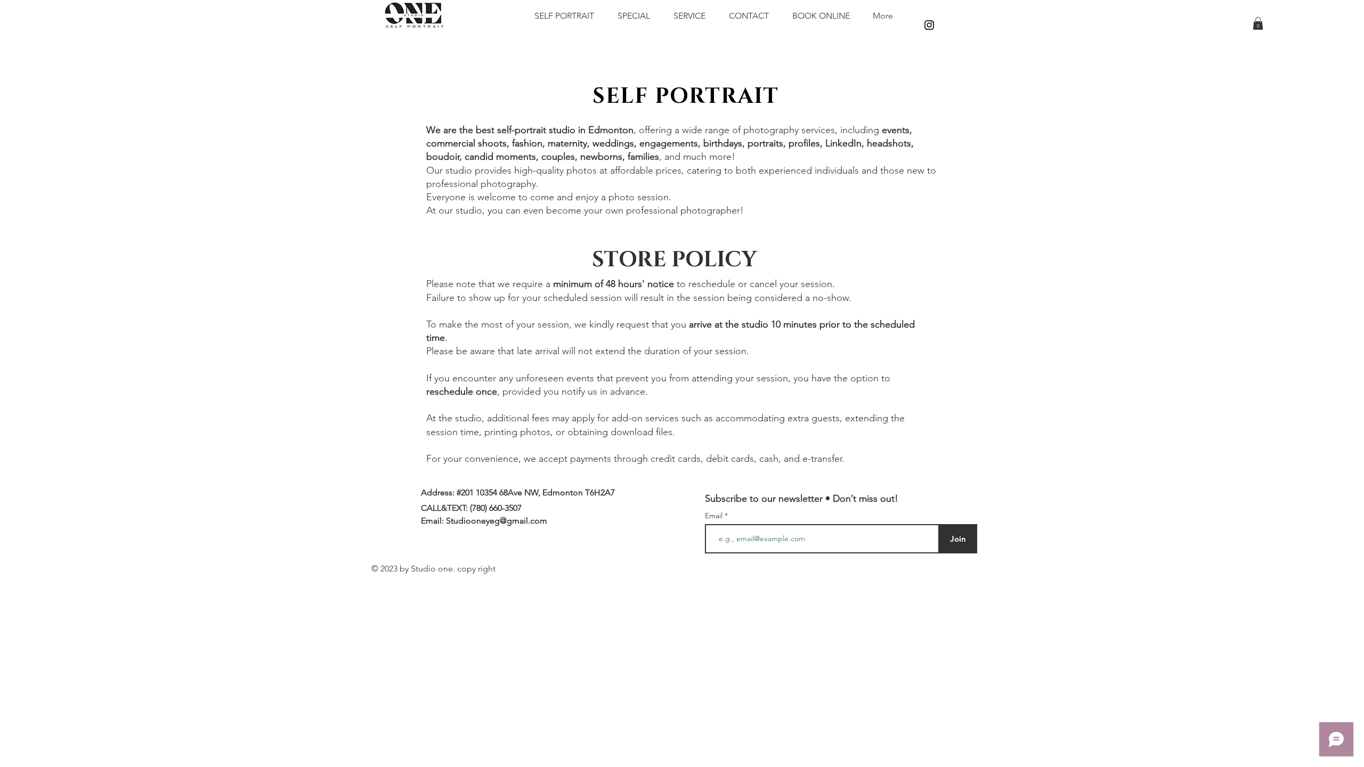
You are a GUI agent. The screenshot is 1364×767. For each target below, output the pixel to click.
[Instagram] (929, 25)
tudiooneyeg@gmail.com (499, 521)
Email (715, 515)
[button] (1258, 23)
